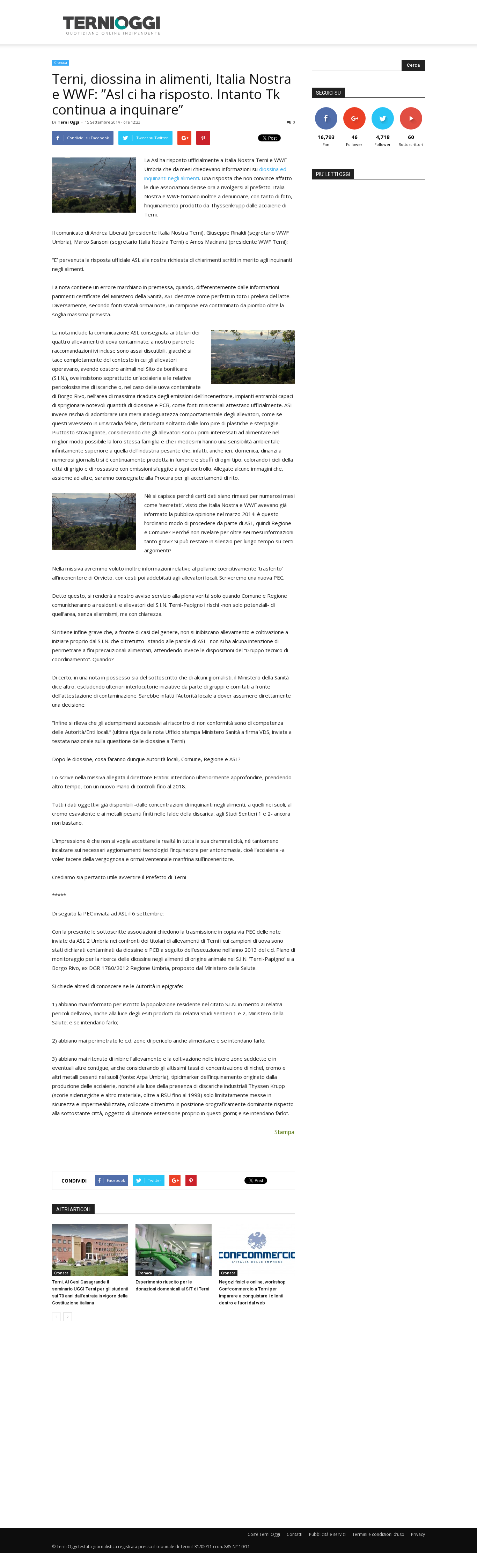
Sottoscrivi (411, 109)
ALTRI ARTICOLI (73, 1209)
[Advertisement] (298, 25)
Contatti (294, 1534)
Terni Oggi (68, 122)
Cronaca (60, 62)
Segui (354, 109)
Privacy (418, 1534)
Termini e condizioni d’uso (378, 1534)
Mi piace (326, 109)
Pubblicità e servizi (327, 1534)
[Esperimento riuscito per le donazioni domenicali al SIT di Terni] (173, 1250)
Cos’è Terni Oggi (264, 1534)
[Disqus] (173, 1425)
